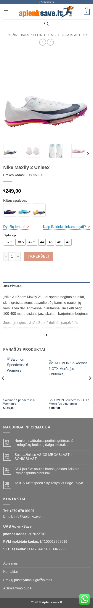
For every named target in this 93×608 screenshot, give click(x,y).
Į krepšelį (38, 256)
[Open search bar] (46, 24)
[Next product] (42, 42)
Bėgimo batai (43, 35)
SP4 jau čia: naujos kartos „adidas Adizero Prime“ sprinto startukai (46, 471)
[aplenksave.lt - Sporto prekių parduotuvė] (46, 12)
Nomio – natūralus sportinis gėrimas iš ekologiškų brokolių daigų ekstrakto (43, 443)
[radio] (9, 242)
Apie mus (10, 563)
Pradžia (11, 35)
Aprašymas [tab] (12, 286)
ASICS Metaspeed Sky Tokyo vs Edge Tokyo (48, 483)
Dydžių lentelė (16, 227)
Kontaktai (10, 571)
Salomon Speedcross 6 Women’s (19, 402)
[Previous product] (50, 42)
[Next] (83, 95)
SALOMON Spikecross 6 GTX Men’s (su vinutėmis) (69, 402)
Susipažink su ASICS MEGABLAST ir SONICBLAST (43, 457)
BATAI (25, 35)
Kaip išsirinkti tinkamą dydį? (66, 227)
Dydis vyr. (10, 235)
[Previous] (10, 95)
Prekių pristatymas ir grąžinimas (27, 580)
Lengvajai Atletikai (73, 35)
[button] (5, 11)
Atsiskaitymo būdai (17, 588)
